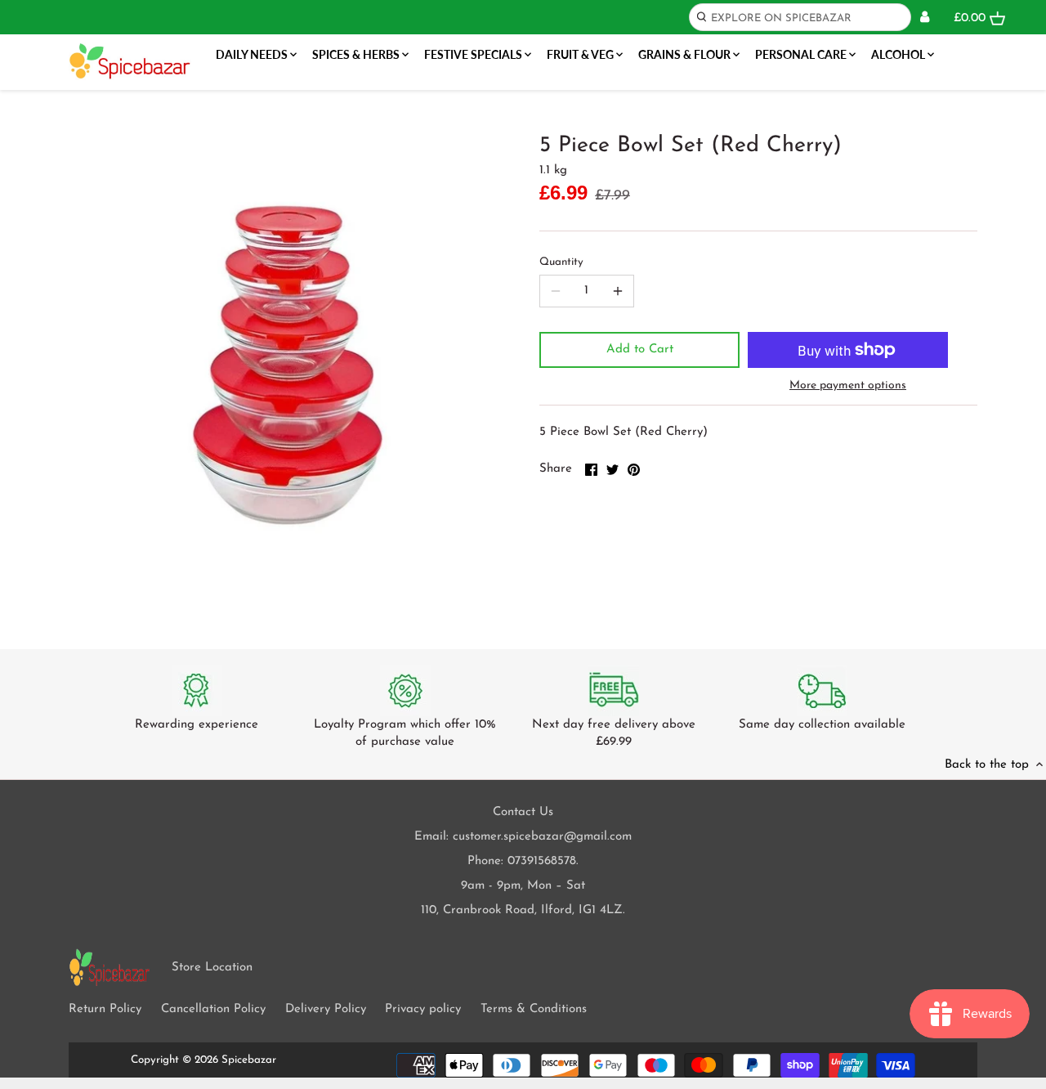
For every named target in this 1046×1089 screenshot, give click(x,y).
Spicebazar (248, 1060)
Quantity (561, 262)
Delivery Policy (325, 1009)
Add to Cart (639, 349)
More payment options (847, 385)
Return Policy (105, 1009)
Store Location (212, 967)
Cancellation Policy (213, 1009)
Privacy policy (423, 1009)
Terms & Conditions (534, 1009)
